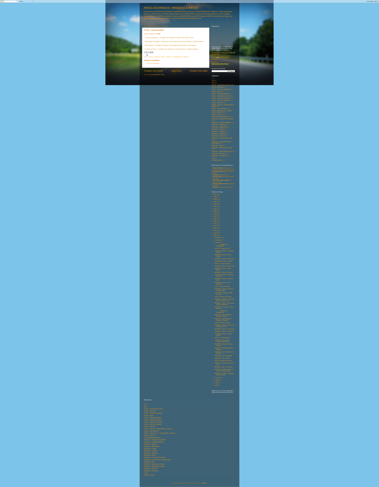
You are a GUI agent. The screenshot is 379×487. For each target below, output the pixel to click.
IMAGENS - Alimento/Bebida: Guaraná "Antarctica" (223, 319)
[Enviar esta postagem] (146, 55)
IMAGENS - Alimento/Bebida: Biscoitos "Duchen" (223, 315)
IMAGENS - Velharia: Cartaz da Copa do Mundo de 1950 (224, 370)
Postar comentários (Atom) (157, 74)
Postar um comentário (153, 63)
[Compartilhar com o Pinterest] (153, 52)
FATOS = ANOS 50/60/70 (219, 108)
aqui (218, 57)
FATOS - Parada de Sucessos (223, 296)
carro (213, 80)
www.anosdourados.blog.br (220, 64)
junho (217, 385)
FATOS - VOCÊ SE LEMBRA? (220, 100)
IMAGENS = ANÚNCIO (218, 125)
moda (213, 158)
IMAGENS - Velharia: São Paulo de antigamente (224, 289)
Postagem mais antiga (198, 71)
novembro (218, 240)
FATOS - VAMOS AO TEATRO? (221, 98)
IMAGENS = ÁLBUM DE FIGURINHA (222, 119)
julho (216, 382)
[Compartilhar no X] (149, 52)
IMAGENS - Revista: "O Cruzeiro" (224, 331)
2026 (215, 194)
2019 (215, 211)
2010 (215, 233)
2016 (215, 218)
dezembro (218, 237)
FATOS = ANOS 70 (217, 114)
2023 (215, 201)
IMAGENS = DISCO (217, 136)
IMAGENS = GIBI (217, 145)
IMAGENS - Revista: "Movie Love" (225, 266)
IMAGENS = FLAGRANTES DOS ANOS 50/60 (157, 460)
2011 (215, 230)
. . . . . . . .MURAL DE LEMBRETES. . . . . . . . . (223, 245)
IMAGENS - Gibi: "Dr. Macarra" (224, 367)
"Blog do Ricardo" (218, 171)
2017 (215, 216)
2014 (215, 223)
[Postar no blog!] (147, 52)
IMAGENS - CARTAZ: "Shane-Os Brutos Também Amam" (224, 300)
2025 (215, 196)
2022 (215, 204)
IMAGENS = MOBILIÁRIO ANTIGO (222, 151)
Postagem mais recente (153, 71)
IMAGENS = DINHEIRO (219, 133)
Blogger (204, 483)
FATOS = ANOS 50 (154, 57)
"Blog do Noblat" (217, 168)
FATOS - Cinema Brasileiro (222, 286)
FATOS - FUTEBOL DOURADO (221, 89)
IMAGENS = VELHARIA (219, 156)
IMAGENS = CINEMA (218, 131)
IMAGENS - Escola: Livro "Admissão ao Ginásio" (222, 341)
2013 (215, 226)
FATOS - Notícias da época (222, 263)
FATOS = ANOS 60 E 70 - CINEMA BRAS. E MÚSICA (222, 111)
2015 (215, 221)
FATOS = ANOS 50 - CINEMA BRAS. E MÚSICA (175, 57)
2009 (215, 235)
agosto (217, 380)
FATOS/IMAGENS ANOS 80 (220, 116)
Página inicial (176, 71)
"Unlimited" (216, 175)
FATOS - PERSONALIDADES (220, 94)
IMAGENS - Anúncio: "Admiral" (224, 261)
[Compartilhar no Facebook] (151, 52)
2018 (215, 213)
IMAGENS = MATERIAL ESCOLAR (222, 147)
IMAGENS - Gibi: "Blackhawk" (223, 355)
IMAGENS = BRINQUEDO (219, 127)
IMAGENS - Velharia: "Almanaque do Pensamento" (224, 374)
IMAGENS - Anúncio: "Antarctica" (224, 258)
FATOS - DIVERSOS (218, 87)
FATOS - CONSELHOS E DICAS (221, 85)
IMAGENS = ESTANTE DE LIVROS (222, 138)
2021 (215, 206)
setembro (218, 378)
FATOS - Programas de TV (222, 248)
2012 (215, 228)
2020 (215, 209)
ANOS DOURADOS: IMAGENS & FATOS (171, 7)
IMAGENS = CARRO (218, 129)
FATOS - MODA (216, 91)
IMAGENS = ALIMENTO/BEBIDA (221, 122)
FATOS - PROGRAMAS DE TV (221, 96)
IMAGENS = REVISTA (218, 153)
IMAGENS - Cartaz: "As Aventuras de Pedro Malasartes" (225, 303)
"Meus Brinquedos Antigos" (221, 180)
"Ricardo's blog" (217, 176)
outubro (217, 242)
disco (213, 83)
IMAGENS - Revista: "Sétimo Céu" (225, 329)
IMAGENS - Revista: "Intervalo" (224, 272)
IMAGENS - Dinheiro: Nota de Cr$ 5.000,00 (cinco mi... (224, 325)
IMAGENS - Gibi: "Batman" (222, 358)
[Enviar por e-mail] (145, 52)
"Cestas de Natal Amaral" (220, 183)
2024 (215, 199)
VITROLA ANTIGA (217, 160)
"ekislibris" (215, 187)
